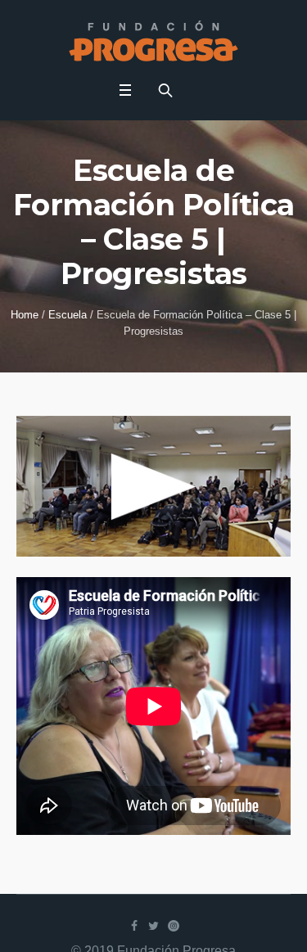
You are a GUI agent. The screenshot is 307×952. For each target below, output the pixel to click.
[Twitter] (154, 926)
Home (24, 315)
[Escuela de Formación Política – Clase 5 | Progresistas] (153, 485)
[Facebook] (134, 926)
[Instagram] (173, 926)
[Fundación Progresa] (153, 41)
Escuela (67, 315)
